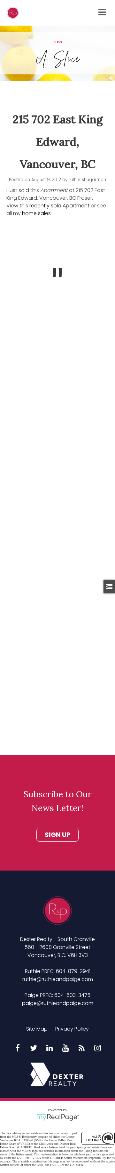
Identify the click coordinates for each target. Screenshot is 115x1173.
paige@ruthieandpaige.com (57, 1003)
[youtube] (65, 1048)
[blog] (81, 1048)
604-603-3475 (72, 995)
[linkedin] (49, 1048)
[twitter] (34, 1048)
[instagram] (97, 1048)
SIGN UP (57, 834)
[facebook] (18, 1048)
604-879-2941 (73, 971)
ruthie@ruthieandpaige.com (57, 979)
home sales (36, 213)
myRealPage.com (57, 1117)
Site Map (37, 1028)
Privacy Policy (72, 1028)
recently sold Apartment (59, 205)
